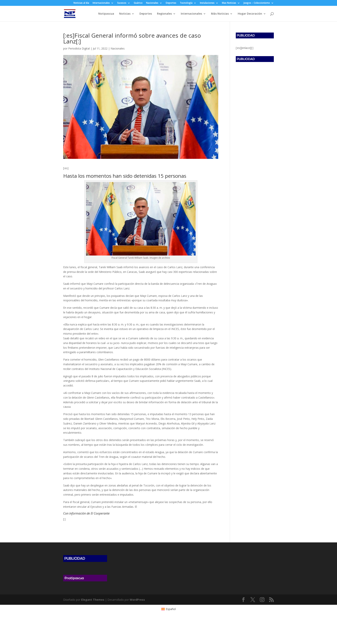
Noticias (124, 13)
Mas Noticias (229, 3)
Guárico (138, 3)
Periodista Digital (79, 48)
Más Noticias (220, 13)
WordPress (137, 599)
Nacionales (152, 3)
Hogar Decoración (250, 13)
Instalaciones (207, 3)
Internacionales (101, 3)
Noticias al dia (81, 3)
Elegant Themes (92, 599)
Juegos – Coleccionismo (257, 3)
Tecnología (186, 3)
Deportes (171, 3)
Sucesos (121, 3)
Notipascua (106, 13)
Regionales (164, 13)
